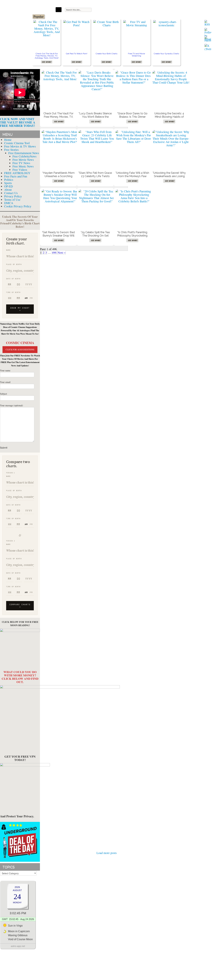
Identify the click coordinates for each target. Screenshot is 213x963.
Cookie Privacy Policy (17, 206)
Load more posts (107, 853)
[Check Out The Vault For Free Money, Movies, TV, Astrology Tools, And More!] (46, 28)
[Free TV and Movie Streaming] (136, 23)
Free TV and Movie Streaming (136, 54)
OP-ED (8, 186)
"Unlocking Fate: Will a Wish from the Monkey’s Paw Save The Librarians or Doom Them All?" (132, 177)
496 (54, 252)
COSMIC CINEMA (20, 342)
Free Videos (19, 170)
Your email (5, 382)
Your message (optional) (11, 405)
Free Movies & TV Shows (20, 146)
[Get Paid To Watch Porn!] (76, 23)
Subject (3, 393)
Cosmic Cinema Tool (17, 143)
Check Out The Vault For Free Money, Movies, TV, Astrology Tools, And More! (47, 55)
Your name (5, 370)
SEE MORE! (47, 62)
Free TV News (21, 163)
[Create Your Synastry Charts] (166, 23)
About (8, 190)
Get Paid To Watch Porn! (76, 53)
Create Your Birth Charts (106, 53)
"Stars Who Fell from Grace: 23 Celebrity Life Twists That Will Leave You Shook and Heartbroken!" (95, 177)
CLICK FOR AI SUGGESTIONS (20, 349)
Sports (8, 183)
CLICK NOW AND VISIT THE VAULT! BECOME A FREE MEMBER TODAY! (17, 122)
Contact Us (11, 193)
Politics (8, 180)
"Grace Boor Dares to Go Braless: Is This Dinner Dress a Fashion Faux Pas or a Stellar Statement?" (132, 118)
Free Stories (11, 150)
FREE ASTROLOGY (17, 173)
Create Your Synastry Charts (166, 53)
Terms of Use (12, 200)
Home (7, 140)
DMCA (8, 203)
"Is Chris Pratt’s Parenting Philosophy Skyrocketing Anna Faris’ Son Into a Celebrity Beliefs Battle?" (132, 237)
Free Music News (23, 166)
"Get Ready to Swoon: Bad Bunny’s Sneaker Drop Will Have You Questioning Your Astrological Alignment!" (58, 237)
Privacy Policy (13, 196)
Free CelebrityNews (24, 156)
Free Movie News (23, 160)
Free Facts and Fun (15, 176)
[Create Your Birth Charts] (106, 23)
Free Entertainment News (23, 153)
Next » (62, 252)
